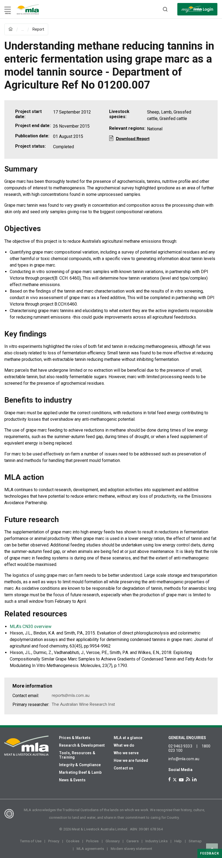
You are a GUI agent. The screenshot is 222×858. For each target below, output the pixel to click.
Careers (132, 841)
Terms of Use (30, 841)
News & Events (72, 780)
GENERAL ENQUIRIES (187, 738)
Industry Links (156, 841)
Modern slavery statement (131, 849)
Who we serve (126, 753)
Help (178, 841)
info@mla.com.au (183, 759)
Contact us (123, 768)
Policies (92, 841)
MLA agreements (90, 849)
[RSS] (188, 779)
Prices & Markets (74, 738)
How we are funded (131, 760)
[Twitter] (175, 779)
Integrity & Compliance (80, 765)
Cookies (72, 841)
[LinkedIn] (194, 779)
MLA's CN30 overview (30, 626)
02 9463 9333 (180, 746)
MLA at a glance (128, 738)
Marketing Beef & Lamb (80, 772)
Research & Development (82, 745)
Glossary (113, 841)
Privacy (53, 841)
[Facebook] (169, 779)
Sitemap (195, 841)
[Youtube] (181, 779)
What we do (124, 745)
